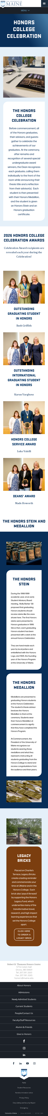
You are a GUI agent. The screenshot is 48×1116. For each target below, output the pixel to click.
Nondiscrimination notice (24, 1093)
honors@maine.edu (24, 978)
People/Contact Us (24, 1013)
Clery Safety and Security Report (24, 1103)
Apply (24, 1082)
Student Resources (24, 1088)
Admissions (24, 992)
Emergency (24, 1108)
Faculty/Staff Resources (24, 1020)
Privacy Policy (24, 1098)
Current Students (24, 1006)
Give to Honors (24, 1034)
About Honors (24, 985)
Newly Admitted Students (24, 999)
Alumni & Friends (24, 1027)
